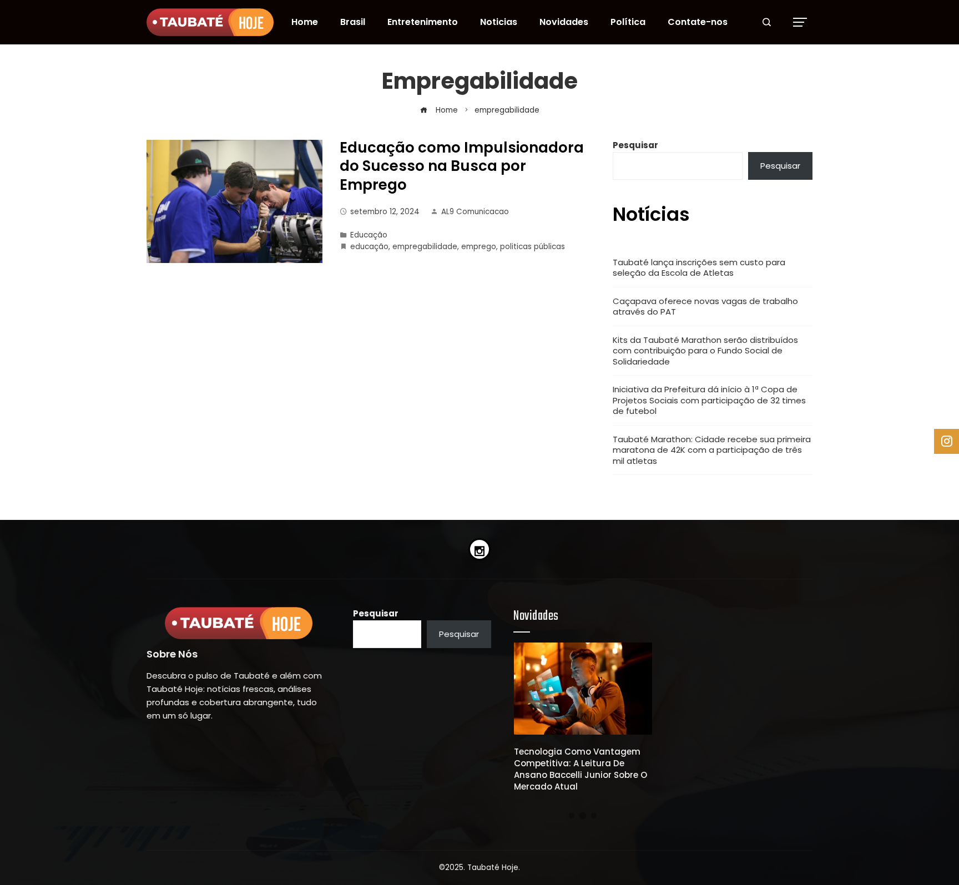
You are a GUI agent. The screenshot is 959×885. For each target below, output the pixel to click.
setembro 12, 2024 (385, 211)
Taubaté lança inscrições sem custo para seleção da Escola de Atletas (699, 267)
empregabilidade (424, 246)
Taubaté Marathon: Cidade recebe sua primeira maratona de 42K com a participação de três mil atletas (712, 450)
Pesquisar (635, 145)
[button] (571, 815)
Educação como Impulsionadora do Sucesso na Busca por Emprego (462, 166)
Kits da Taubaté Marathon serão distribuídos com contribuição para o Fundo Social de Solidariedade (705, 350)
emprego (478, 246)
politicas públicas (532, 246)
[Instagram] (479, 549)
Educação (368, 235)
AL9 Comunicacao (475, 211)
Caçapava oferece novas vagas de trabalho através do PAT (705, 306)
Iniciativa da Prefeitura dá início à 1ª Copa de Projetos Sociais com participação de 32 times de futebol (709, 400)
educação (369, 246)
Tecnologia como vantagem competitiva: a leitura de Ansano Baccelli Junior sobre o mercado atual (580, 769)
